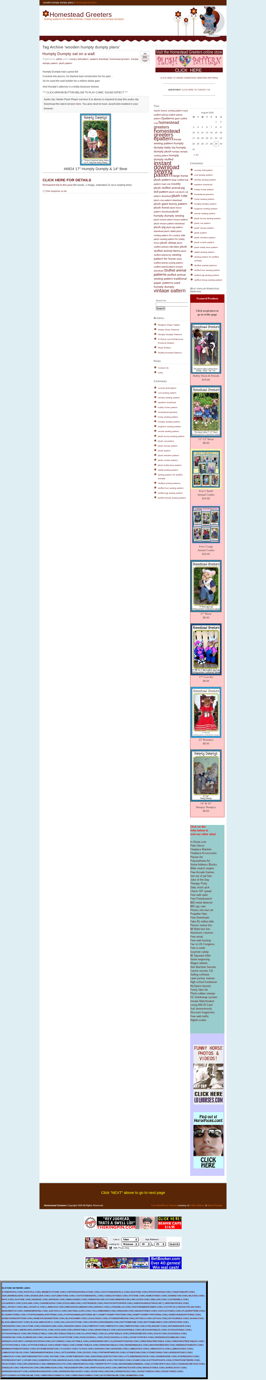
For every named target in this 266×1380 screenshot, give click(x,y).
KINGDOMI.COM (125, 1311)
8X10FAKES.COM (177, 1333)
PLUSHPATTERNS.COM (13, 1314)
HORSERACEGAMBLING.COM (170, 1337)
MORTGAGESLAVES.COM (103, 1367)
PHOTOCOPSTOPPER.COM (118, 1303)
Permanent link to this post (57, 185)
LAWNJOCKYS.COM (159, 1349)
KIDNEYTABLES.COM (87, 1345)
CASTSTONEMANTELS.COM (115, 1292)
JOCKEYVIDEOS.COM (148, 1371)
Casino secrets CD (201, 970)
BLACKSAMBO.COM (76, 1318)
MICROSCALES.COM (68, 1360)
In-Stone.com (198, 841)
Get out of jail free (201, 876)
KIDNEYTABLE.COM (64, 1345)
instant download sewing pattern (166, 169)
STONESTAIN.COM (136, 1352)
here (78, 103)
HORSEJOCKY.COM (176, 1367)
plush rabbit (170, 231)
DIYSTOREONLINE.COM (112, 1375)
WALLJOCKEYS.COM (33, 1307)
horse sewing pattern (168, 417)
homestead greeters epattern (167, 135)
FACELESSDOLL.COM (91, 1337)
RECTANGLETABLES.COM (67, 1333)
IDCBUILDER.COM (40, 1296)
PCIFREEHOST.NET (11, 1360)
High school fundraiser (203, 982)
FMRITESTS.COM (114, 1326)
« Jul (196, 155)
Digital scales (198, 1020)
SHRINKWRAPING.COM (35, 1311)
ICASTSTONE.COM (68, 1337)
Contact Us (163, 368)
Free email (196, 936)
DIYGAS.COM (159, 1318)
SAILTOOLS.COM (57, 1311)
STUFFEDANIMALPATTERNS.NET (80, 1314)
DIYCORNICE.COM (61, 1341)
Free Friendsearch (201, 898)
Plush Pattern (164, 348)
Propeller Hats (198, 913)
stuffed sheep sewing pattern (172, 498)
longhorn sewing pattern (169, 426)
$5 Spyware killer (200, 955)
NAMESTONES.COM (156, 1296)
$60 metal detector (201, 902)
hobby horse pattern (167, 407)
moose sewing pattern (168, 431)
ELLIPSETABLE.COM (92, 1333)
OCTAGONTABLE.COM (179, 1330)
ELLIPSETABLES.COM (116, 1333)
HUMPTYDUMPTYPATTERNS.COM (150, 1314)
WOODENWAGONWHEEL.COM (134, 1364)
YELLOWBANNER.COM (103, 1311)
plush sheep (168, 242)
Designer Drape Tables (169, 325)
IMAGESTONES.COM (145, 1311)
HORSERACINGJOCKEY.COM (74, 1371)
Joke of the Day (199, 879)
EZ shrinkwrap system (203, 997)
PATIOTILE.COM (32, 1292)
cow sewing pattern (167, 393)
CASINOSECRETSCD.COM (190, 1364)
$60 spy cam (198, 906)
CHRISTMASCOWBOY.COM (84, 1375)
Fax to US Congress (202, 944)
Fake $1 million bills (202, 921)
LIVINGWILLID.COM (120, 1307)
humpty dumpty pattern (169, 422)
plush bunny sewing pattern (171, 436)
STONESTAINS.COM (157, 1352)
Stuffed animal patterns (169, 483)
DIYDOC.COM (90, 1352)
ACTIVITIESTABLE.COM (14, 1345)
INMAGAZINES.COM (76, 1299)
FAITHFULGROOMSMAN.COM (103, 1322)
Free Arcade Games (202, 872)
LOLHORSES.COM (11, 1303)
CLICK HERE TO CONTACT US (196, 90)
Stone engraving (200, 959)
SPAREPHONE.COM (166, 1356)
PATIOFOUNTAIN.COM (159, 1292)
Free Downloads (199, 917)
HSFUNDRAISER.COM (179, 1326)
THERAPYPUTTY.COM (106, 1364)
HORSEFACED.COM (125, 1371)
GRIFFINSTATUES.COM (176, 1303)
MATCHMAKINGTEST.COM (35, 1356)
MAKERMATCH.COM (12, 1311)
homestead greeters (120, 59)
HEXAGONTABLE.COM (128, 1330)
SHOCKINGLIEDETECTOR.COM (106, 1356)
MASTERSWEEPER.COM (161, 1345)
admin (59, 59)
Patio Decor (197, 845)
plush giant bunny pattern (170, 203)
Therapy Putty (198, 883)
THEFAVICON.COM (29, 1367)
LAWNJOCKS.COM (138, 1349)
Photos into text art (201, 910)
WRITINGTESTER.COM (129, 1367)
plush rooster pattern (168, 460)
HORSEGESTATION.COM (37, 1341)
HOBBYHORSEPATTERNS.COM (184, 1314)
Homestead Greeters (86, 2)
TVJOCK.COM (85, 1349)
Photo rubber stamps (202, 993)
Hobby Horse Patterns (168, 329)
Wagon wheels (199, 963)
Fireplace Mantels (201, 849)
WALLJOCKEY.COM (11, 1307)
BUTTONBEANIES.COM (155, 1322)
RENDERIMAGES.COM (136, 1345)
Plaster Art (196, 857)
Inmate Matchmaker (202, 1001)
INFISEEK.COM (56, 1299)
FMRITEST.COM (96, 1326)
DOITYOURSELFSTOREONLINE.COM (20, 1375)
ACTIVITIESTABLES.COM (40, 1345)
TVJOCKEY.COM (68, 1349)
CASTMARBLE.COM (177, 1299)
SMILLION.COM (158, 1299)
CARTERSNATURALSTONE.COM (82, 1292)
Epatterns (167, 118)
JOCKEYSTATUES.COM (141, 1337)
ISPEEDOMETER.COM (140, 1333)
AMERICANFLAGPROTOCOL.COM (36, 1330)
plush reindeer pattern (168, 455)
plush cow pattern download (168, 200)
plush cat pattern (166, 441)
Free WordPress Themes (164, 1205)
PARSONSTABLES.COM (111, 1345)
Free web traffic (199, 1016)
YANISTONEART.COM (182, 1292)
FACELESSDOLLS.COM (115, 1337)
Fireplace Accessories (203, 853)
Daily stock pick (199, 887)
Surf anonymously (201, 1008)
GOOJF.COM (160, 1333)
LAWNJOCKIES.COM (181, 1349)
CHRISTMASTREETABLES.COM (187, 1341)
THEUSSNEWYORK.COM (76, 1367)
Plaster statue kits (201, 925)
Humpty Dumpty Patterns (170, 334)
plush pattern (65, 63)
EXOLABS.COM (30, 1303)
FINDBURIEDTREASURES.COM (96, 1360)
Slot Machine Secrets (203, 967)
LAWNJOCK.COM (54, 1307)
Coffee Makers (197, 1205)
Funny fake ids (199, 989)
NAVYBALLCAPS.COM (79, 1311)
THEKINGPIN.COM (11, 1326)
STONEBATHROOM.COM (121, 1318)
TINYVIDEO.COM (121, 1360)
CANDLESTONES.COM (115, 1296)
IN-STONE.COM (22, 1299)
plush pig (160, 227)
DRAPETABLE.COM (83, 1330)
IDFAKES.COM (101, 1307)
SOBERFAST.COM (47, 1360)
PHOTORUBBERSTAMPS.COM (147, 1307)
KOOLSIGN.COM (63, 1330)
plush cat (173, 192)
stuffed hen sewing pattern (171, 488)
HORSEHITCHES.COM (180, 1352)
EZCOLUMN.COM (71, 1303)
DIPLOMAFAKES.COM (34, 1364)
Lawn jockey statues (202, 978)
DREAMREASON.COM (51, 1367)
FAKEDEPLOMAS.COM (75, 1326)
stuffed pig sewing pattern (170, 493)
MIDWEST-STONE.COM (53, 1292)
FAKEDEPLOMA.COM (51, 1326)
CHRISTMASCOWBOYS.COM (55, 1375)
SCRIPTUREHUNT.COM (77, 1356)
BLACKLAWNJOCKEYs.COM (45, 1322)
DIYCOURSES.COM (178, 1318)
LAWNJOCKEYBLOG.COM (15, 1352)
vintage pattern (170, 290)
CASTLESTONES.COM (169, 1311)
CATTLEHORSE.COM (70, 1352)
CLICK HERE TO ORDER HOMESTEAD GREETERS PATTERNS (189, 78)
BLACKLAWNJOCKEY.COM (15, 1322)
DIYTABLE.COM (80, 1341)
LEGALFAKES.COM (97, 1318)
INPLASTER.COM (140, 1299)
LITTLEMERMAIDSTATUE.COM (139, 1356)
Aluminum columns (201, 932)
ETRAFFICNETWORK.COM (186, 1360)
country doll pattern (79, 59)
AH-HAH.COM (196, 1318)
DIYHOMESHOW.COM (47, 1349)
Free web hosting (200, 940)
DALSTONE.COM (30, 1326)
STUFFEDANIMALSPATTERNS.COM (44, 1314)
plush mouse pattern (177, 219)
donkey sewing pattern (169, 397)
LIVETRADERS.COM (92, 1303)
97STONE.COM (136, 1296)
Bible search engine (202, 868)
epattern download (99, 59)
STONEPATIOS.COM (12, 1292)
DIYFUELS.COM (143, 1318)
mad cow (166, 184)
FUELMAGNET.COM (156, 1326)
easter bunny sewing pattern (168, 110)
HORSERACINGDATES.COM (43, 1371)
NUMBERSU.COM (134, 1375)
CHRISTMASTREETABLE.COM (155, 1341)
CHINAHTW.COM (96, 1299)
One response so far (56, 191)
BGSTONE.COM (139, 1292)
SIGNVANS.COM (119, 1349)
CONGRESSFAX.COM (50, 1303)
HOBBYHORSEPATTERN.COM (17, 1318)
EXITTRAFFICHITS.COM (159, 1360)
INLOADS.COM (195, 1296)
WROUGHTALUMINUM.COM (78, 1307)
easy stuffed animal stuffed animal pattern (171, 114)
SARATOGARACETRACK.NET (148, 1303)
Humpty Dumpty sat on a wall (68, 53)
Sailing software (199, 974)
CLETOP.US (170, 1307)
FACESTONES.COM (11, 1364)
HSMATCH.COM (9, 1330)
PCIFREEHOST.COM (188, 1356)
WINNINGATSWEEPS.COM (189, 1345)
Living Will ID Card (201, 1004)
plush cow (179, 196)
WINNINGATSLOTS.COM (59, 1364)
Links (160, 373)
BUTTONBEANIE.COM (131, 1322)
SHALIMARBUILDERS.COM (15, 1296)
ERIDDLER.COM (10, 1367)
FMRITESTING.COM (134, 1326)
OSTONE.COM (57, 1356)
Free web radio (199, 894)
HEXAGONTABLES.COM (154, 1330)
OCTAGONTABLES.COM (14, 1333)
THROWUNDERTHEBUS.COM (44, 1352)
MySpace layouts (200, 985)
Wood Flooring (214, 1205)
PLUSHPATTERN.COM (193, 1311)
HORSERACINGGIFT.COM (14, 1371)
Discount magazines (202, 1012)
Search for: (161, 300)
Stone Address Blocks (203, 864)
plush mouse (160, 219)
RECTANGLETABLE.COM (40, 1333)
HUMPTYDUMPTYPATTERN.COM (115, 1314)
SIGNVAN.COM (101, 1349)
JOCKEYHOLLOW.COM (101, 1371)
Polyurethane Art (200, 860)
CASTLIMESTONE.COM (62, 1296)
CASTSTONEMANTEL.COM (89, 1296)
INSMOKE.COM (39, 1299)
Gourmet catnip (199, 951)
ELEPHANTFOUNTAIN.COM (124, 1341)
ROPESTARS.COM (178, 1322)
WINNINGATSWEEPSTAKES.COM (18, 1349)
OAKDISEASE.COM (11, 1337)
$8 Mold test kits (200, 929)
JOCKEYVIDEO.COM (171, 1371)
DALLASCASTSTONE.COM (74, 1322)
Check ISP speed (200, 891)
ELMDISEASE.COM (32, 1337)
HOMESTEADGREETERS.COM (48, 1318)
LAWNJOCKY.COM (11, 1356)
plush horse (161, 207)
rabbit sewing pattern (168, 470)
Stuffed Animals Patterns (170, 353)
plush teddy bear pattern (170, 465)
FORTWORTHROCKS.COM (112, 1352)
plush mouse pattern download (169, 223)
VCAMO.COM (138, 1360)
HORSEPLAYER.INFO (12, 1341)
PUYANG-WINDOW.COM (117, 1299)
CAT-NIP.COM (29, 1360)
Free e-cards (197, 947)
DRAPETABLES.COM (105, 1330)
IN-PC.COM (7, 1299)
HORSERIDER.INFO (99, 1341)
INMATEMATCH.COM (83, 1364)
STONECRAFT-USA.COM (163, 1364)
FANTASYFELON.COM (188, 1307)
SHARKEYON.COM (177, 1296)
